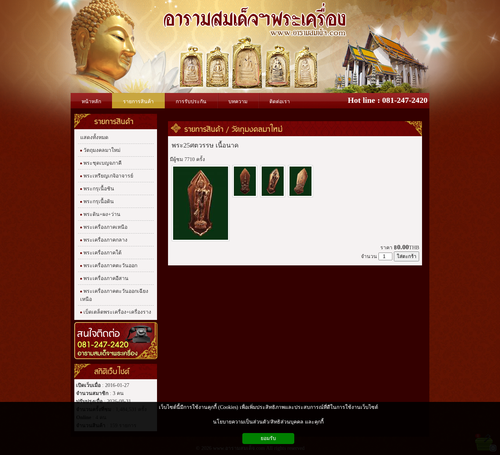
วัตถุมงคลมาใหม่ (257, 129)
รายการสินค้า (204, 129)
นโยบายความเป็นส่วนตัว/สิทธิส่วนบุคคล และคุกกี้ (268, 422)
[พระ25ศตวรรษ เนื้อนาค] (200, 240)
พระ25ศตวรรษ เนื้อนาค (205, 145)
